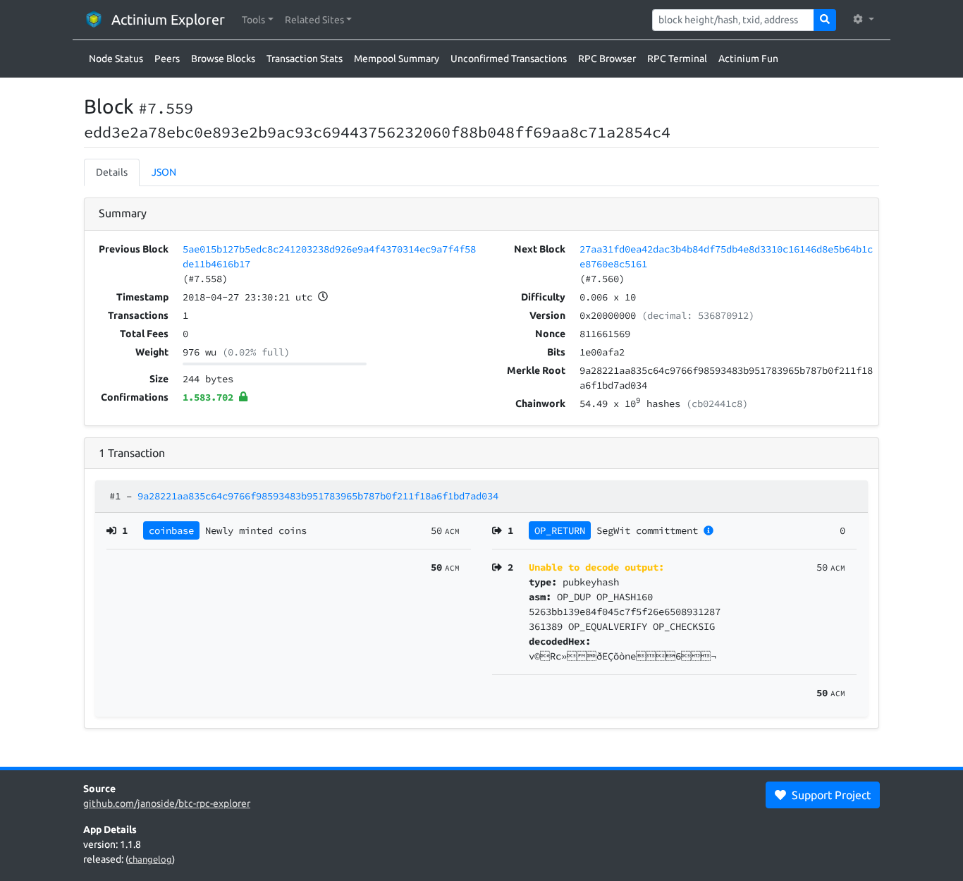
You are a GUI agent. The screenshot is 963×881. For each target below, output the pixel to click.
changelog (150, 859)
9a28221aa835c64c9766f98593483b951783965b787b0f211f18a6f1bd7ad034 (317, 496)
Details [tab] (112, 172)
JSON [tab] (164, 172)
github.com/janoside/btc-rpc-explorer (166, 803)
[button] (257, 20)
